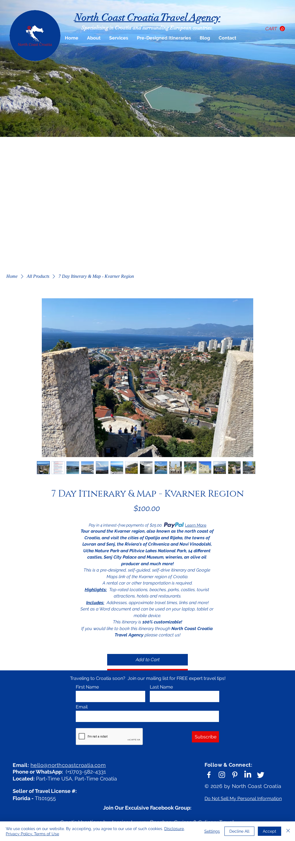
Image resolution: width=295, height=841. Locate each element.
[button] (275, 28)
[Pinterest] (234, 774)
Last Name (161, 687)
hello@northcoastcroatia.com (68, 765)
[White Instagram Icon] (222, 774)
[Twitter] (260, 774)
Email (82, 707)
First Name (87, 687)
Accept (269, 831)
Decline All (239, 831)
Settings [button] (212, 831)
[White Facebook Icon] (209, 774)
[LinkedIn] (247, 774)
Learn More (195, 525)
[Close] (288, 831)
